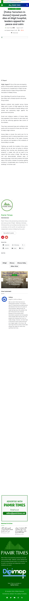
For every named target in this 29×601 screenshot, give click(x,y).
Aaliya (11, 297)
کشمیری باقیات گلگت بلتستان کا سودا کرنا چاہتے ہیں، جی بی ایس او (7, 529)
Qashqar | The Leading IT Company (18, 593)
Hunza (12, 263)
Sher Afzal (15, 266)
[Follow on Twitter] (13, 27)
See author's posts (9, 233)
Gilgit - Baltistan (11, 8)
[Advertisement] (14, 62)
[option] (14, 279)
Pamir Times (9, 27)
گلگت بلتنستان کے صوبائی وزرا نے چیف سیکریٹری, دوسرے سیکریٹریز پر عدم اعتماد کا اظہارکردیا (21, 530)
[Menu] (2, 5)
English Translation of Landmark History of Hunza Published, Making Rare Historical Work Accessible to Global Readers (14, 281)
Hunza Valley (22, 263)
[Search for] (27, 5)
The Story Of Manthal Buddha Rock (12, 1)
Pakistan (18, 8)
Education (14, 275)
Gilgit (5, 263)
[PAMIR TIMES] (14, 5)
